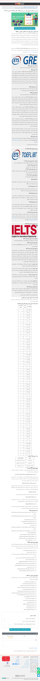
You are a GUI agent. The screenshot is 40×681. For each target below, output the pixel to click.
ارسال (36, 648)
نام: (36, 636)
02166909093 (28, 52)
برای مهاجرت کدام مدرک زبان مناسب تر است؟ (28, 621)
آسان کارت (36, 659)
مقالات (36, 7)
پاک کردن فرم (31, 648)
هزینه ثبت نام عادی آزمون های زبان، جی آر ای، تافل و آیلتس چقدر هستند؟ (24, 624)
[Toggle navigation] (38, 4)
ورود (21, 1)
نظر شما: (36, 639)
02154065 (17, 659)
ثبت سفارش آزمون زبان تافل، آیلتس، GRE (25, 28)
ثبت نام (18, 1)
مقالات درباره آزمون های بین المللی (29, 7)
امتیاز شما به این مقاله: (10, 636)
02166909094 (33, 52)
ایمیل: (24, 636)
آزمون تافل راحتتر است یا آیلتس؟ (30, 618)
